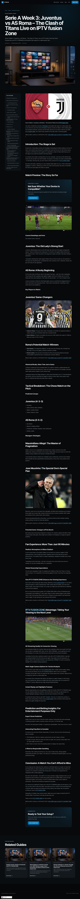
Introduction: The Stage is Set (11, 98)
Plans (66, 2)
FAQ (69, 2)
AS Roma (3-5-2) (9, 126)
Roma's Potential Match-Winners (12, 114)
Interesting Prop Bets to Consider (13, 163)
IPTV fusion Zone (64, 122)
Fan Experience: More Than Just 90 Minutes (12, 139)
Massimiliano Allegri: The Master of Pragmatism (12, 132)
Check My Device (33, 197)
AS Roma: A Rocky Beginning (11, 107)
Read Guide (9, 875)
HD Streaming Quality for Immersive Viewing (11, 151)
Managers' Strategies (11, 129)
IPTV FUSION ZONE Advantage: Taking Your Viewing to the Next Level (12, 148)
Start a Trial (75, 2)
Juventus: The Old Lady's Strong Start (12, 105)
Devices (61, 2)
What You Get (56, 2)
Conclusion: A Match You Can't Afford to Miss (11, 168)
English (5, 897)
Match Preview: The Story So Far (12, 100)
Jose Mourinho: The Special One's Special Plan (12, 134)
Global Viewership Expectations (12, 143)
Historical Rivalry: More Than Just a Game (13, 117)
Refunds (73, 893)
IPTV (41, 126)
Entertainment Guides (16, 10)
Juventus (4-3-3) (9, 124)
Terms (71, 893)
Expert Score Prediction (11, 160)
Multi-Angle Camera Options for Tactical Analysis (12, 154)
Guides (9, 10)
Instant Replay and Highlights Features (12, 156)
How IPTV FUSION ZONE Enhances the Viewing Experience (13, 146)
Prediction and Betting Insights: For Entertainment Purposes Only (12, 158)
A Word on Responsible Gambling (13, 165)
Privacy (67, 893)
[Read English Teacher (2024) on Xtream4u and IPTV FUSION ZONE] (16, 854)
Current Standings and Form (12, 102)
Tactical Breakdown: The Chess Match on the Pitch (12, 120)
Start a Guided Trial (33, 822)
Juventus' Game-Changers (11, 112)
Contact (77, 893)
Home (6, 10)
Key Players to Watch (11, 110)
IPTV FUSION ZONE (30, 131)
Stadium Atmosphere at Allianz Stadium (12, 141)
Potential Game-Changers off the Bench (13, 136)
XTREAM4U (45, 126)
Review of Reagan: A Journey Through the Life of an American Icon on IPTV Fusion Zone (63, 866)
